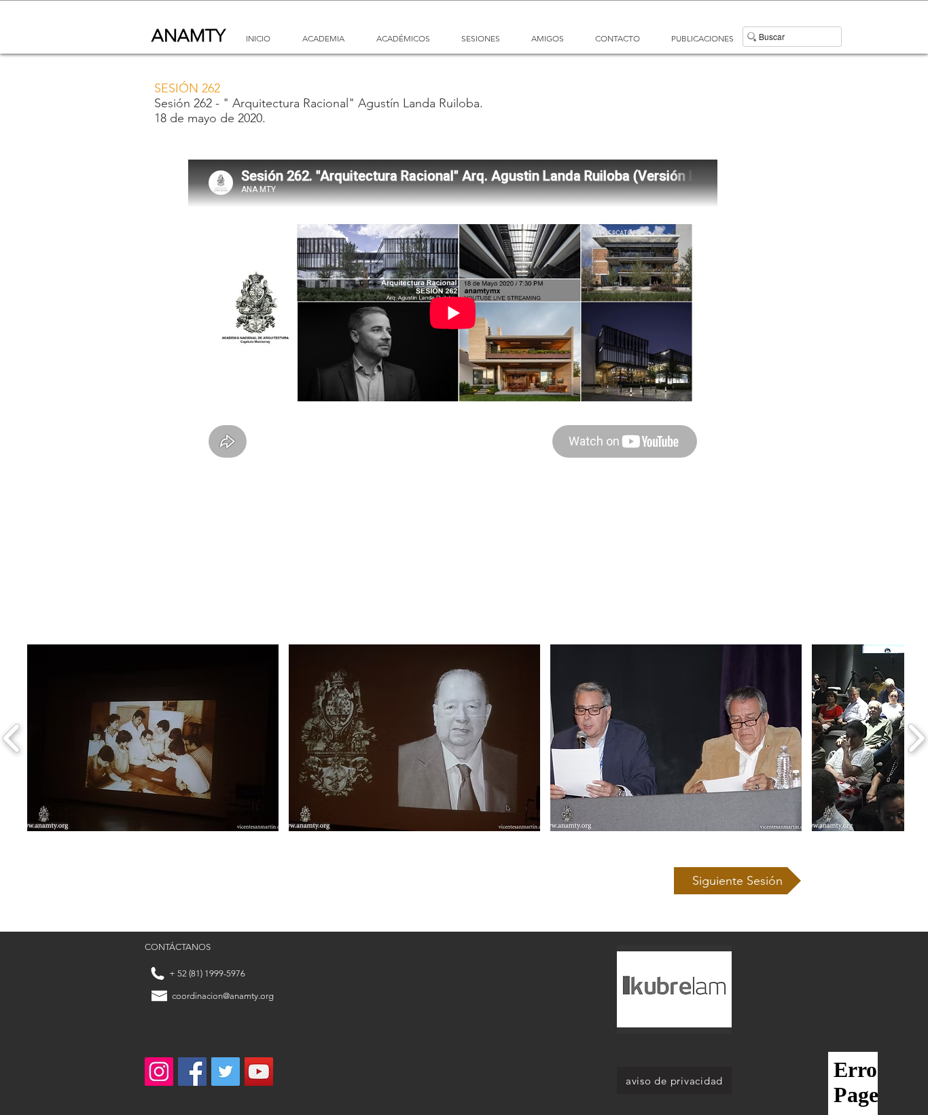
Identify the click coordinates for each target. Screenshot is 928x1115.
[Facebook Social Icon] (192, 1071)
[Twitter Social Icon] (225, 1071)
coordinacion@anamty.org (223, 996)
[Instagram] (159, 1071)
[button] (737, 880)
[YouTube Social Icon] (259, 1071)
